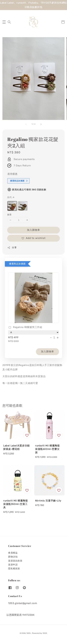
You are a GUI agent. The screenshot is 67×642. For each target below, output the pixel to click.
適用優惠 (12, 174)
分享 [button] (14, 247)
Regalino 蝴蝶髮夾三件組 (27, 327)
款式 (10, 197)
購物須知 (13, 556)
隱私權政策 (14, 568)
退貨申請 (13, 564)
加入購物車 (33, 229)
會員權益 (13, 552)
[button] (4, 22)
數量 (9, 214)
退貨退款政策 (15, 560)
